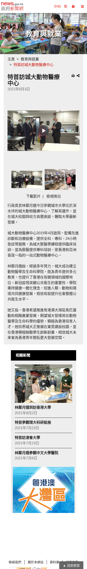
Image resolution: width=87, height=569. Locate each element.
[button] (73, 6)
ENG (57, 6)
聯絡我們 (15, 562)
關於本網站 (36, 562)
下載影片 (33, 196)
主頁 (11, 59)
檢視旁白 (53, 196)
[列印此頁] (73, 75)
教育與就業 (30, 59)
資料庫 (54, 562)
